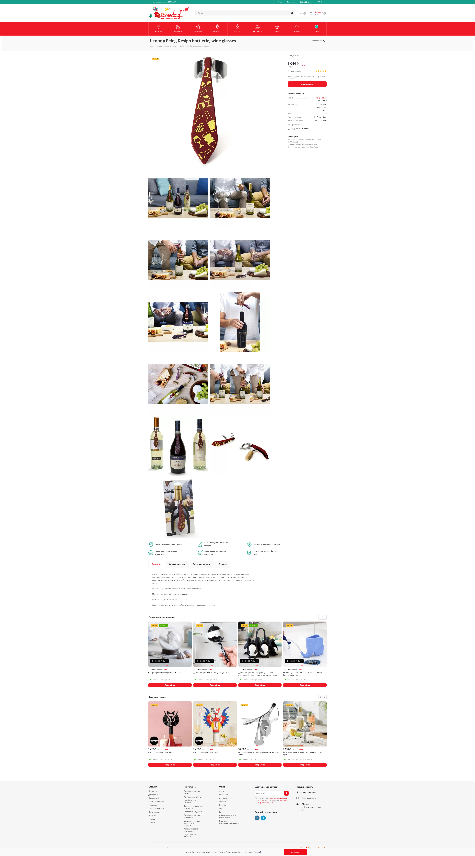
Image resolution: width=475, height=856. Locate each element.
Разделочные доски (193, 811)
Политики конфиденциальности (272, 802)
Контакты (223, 794)
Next (324, 617)
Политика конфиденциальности (229, 822)
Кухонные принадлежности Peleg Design (303, 144)
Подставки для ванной (190, 835)
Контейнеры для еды (193, 797)
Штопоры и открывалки (306, 139)
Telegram (263, 817)
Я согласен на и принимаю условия (272, 800)
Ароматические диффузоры (191, 830)
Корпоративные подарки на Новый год (303, 147)
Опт (221, 808)
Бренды (151, 819)
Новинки (152, 791)
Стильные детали (156, 801)
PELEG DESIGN (293, 142)
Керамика (152, 805)
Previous (321, 617)
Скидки (319, 139)
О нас (222, 786)
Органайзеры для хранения (192, 816)
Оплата (222, 801)
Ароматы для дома (156, 808)
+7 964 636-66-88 (305, 2)
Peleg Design (321, 97)
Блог (221, 812)
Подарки (152, 815)
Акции (222, 791)
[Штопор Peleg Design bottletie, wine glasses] (178, 198)
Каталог (152, 786)
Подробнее (259, 852)
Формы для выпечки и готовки (193, 807)
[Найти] (292, 13)
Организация (154, 812)
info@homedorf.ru (308, 798)
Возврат (222, 805)
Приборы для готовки (190, 801)
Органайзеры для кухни (192, 792)
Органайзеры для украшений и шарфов (192, 823)
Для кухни (291, 139)
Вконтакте (257, 817)
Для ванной (153, 798)
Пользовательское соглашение (227, 816)
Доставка (223, 798)
